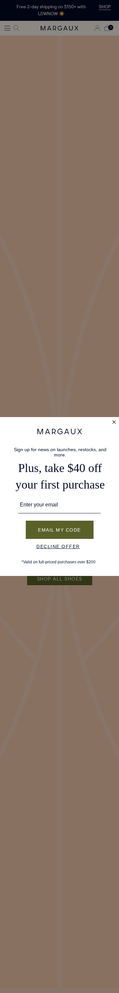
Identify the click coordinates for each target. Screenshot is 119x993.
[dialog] (59, 496)
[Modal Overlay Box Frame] (59, 496)
